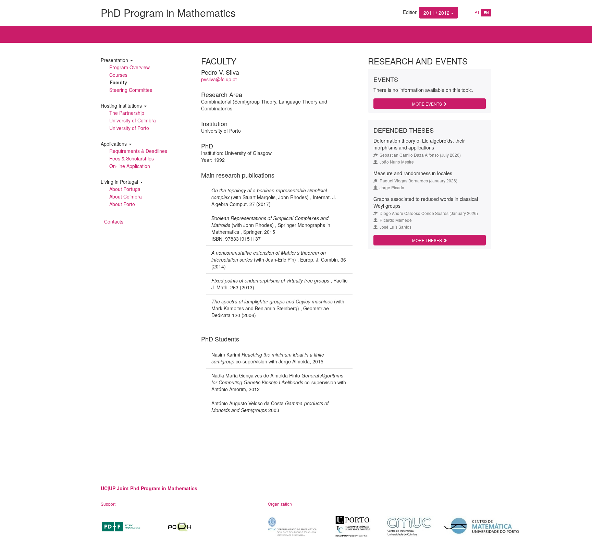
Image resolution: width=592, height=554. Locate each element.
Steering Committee (130, 89)
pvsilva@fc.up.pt (219, 79)
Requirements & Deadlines (138, 150)
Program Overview (129, 67)
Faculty (118, 82)
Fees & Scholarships (131, 158)
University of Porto (129, 127)
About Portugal (125, 188)
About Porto (122, 204)
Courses (118, 74)
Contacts (113, 221)
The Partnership (126, 112)
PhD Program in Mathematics (168, 12)
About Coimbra (125, 196)
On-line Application (129, 165)
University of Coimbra (132, 120)
